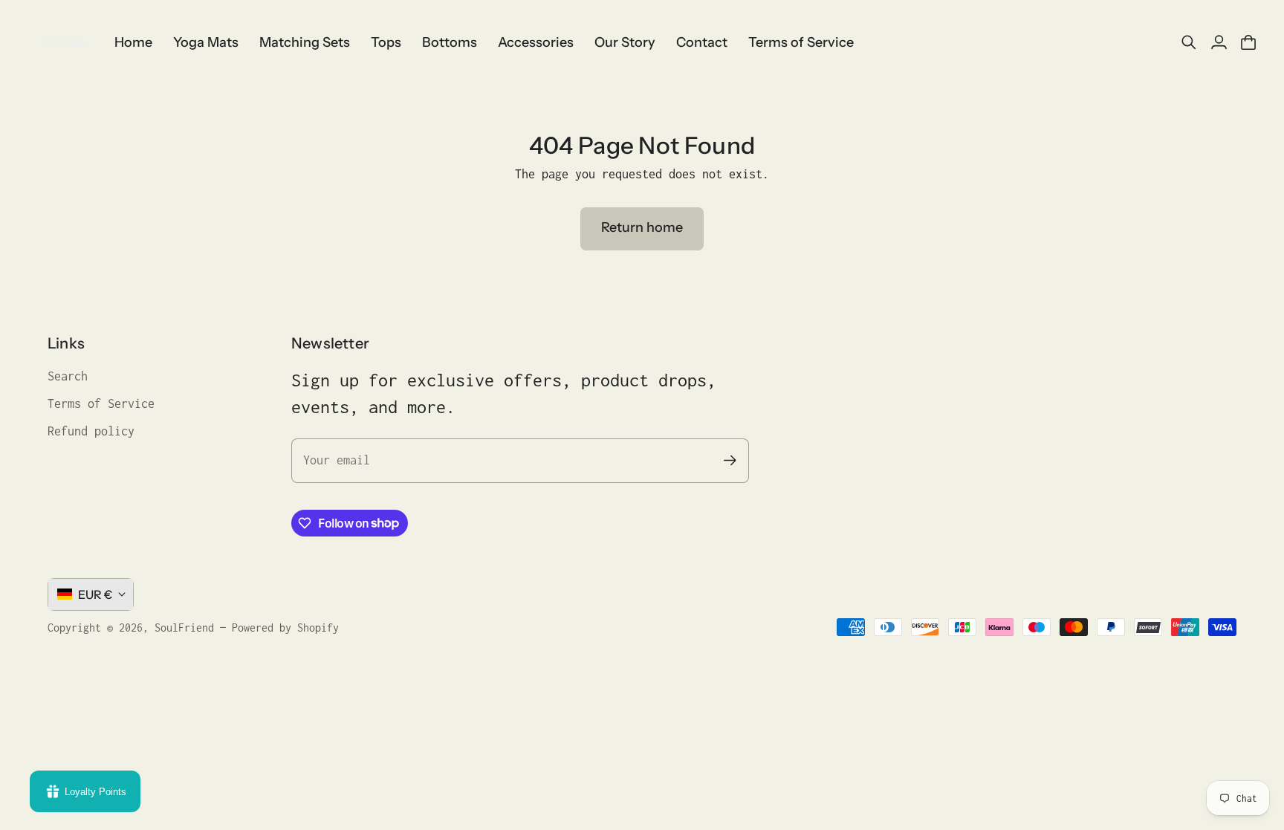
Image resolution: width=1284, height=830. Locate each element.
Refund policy (91, 431)
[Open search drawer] (1189, 42)
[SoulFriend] (63, 42)
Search (68, 376)
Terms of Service (101, 403)
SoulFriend (184, 627)
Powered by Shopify (285, 627)
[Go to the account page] (1218, 42)
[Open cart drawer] (1248, 42)
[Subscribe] (730, 460)
